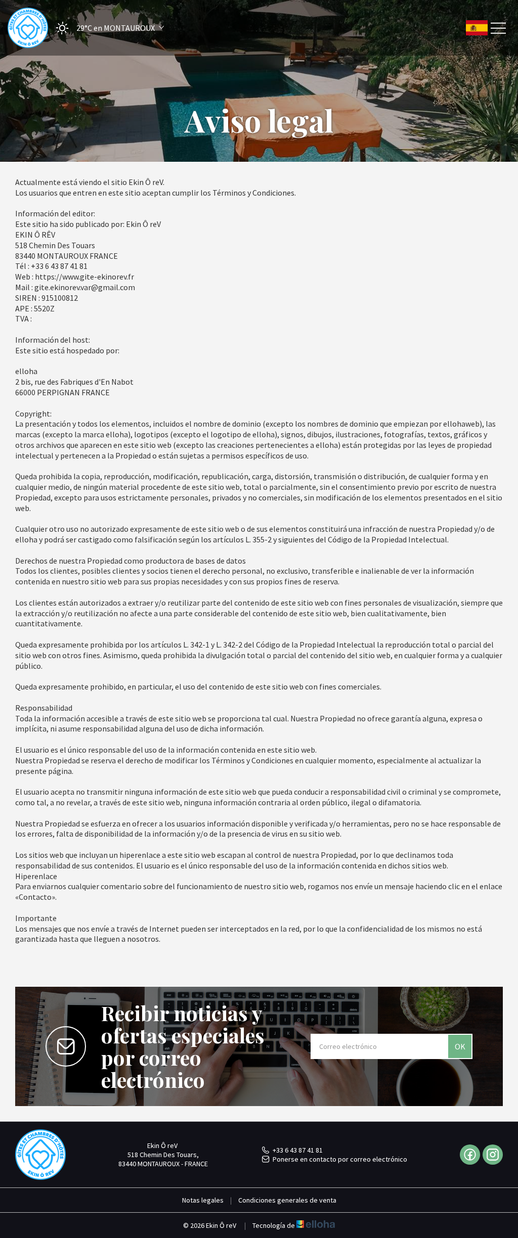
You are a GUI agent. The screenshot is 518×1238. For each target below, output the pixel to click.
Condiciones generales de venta (287, 1200)
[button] (107, 28)
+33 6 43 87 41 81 (298, 1150)
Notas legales (203, 1200)
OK (460, 1046)
